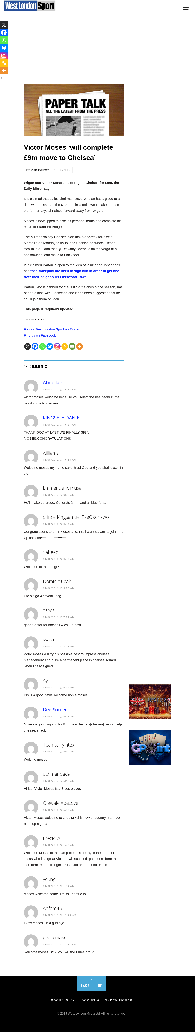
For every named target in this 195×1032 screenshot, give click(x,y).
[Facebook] (35, 346)
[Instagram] (57, 346)
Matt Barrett (39, 170)
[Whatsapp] (42, 346)
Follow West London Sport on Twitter (52, 329)
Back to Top (91, 985)
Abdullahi (53, 382)
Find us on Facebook (40, 335)
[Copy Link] (64, 346)
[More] (79, 346)
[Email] (72, 346)
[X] (27, 346)
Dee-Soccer (55, 709)
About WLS (62, 1000)
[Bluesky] (49, 346)
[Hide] (1, 77)
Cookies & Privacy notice (105, 1000)
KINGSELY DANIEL (62, 418)
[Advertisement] (97, 50)
